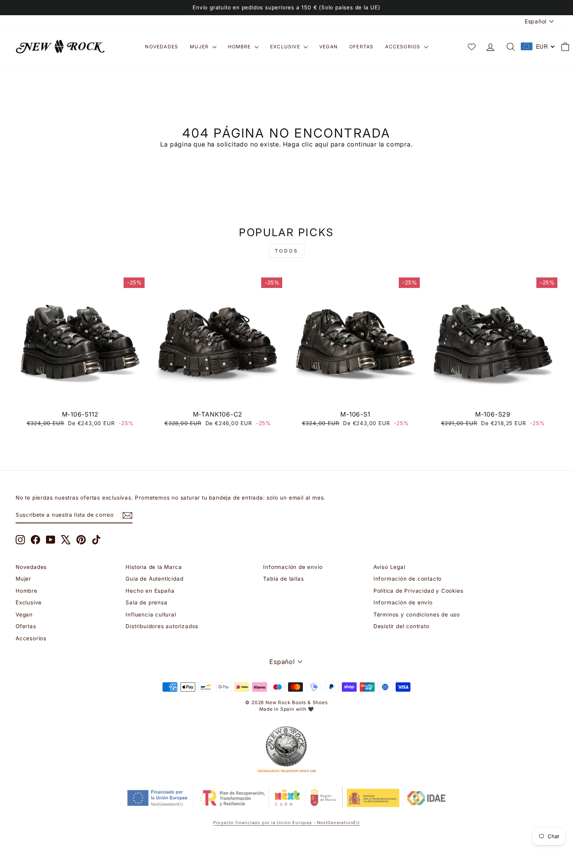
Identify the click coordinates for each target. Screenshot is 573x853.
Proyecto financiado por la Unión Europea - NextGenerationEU (286, 822)
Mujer (200, 46)
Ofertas (361, 46)
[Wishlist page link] (472, 47)
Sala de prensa (146, 602)
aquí (322, 144)
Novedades (161, 46)
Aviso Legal (389, 567)
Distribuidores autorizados (162, 626)
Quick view (80, 397)
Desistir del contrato (401, 626)
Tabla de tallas (283, 579)
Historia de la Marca (154, 567)
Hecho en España (150, 591)
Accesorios (403, 46)
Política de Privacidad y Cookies (418, 591)
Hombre (240, 46)
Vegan (328, 46)
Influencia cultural (151, 614)
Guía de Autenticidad (154, 579)
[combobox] (538, 46)
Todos (287, 251)
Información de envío (292, 567)
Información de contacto (407, 579)
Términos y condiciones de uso (416, 614)
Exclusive (286, 46)
